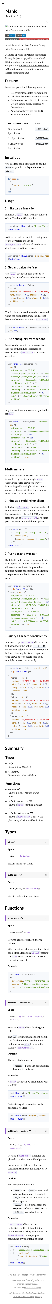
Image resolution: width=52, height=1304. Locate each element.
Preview (32, 1275)
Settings (38, 1297)
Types (10, 757)
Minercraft (40, 54)
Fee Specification (16, 138)
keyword (38, 1017)
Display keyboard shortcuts (33, 1293)
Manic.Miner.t (26, 856)
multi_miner (15, 1148)
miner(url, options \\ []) (18, 801)
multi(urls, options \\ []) (19, 813)
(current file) (41, 1275)
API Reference (15, 1293)
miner (15, 1020)
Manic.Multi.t (32, 889)
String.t (19, 1017)
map (28, 932)
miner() (9, 763)
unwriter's (29, 54)
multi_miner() (12, 772)
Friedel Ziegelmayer (32, 1287)
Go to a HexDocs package (23, 1297)
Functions (12, 783)
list (17, 1145)
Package (24, 1275)
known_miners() (12, 789)
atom (29, 1017)
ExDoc (22, 1280)
